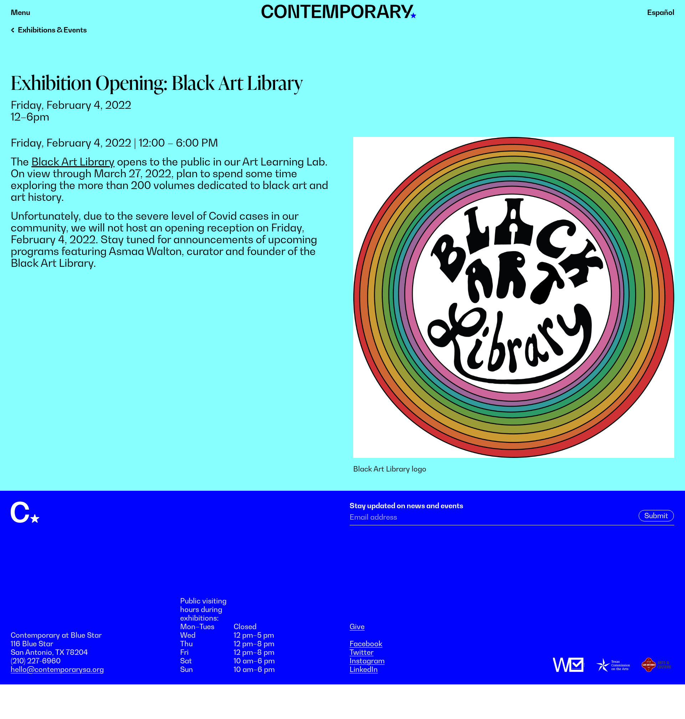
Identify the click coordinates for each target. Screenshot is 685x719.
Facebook (366, 643)
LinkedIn (364, 669)
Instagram (367, 661)
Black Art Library (73, 161)
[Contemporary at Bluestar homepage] (339, 14)
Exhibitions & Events (52, 30)
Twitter (362, 652)
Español (660, 12)
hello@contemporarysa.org (57, 669)
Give (357, 626)
